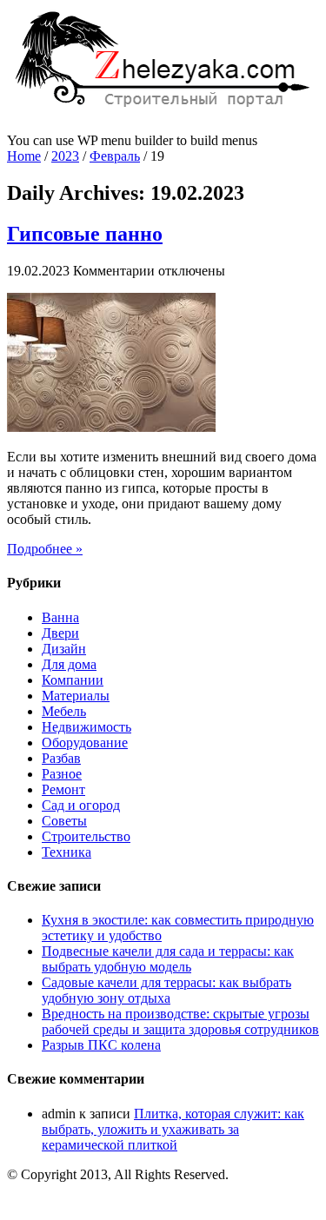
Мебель (64, 711)
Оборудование (85, 742)
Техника (66, 852)
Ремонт (63, 789)
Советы (64, 820)
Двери (60, 633)
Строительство (86, 836)
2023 (65, 156)
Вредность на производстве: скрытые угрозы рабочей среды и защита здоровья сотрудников (180, 1021)
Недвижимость (86, 726)
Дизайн (64, 648)
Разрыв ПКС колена (101, 1045)
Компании (72, 680)
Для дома (69, 664)
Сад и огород (81, 805)
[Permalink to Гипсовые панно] (111, 427)
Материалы (76, 695)
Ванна (60, 617)
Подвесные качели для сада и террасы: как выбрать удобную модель (168, 959)
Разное (62, 773)
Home (24, 156)
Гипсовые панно (85, 233)
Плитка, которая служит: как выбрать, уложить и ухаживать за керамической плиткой (173, 1129)
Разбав (61, 758)
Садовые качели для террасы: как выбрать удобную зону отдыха (166, 990)
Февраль (115, 156)
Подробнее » (45, 548)
